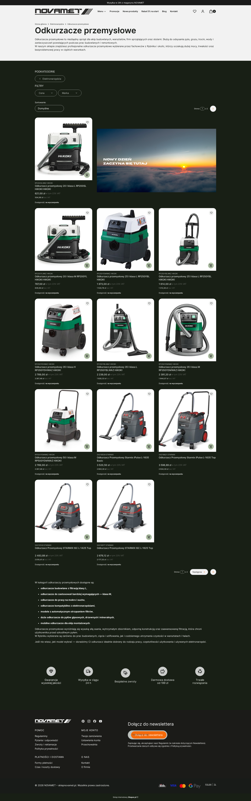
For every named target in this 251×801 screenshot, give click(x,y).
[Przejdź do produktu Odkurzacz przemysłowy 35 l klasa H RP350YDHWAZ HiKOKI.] (63, 330)
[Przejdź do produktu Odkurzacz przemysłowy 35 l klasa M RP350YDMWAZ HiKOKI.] (187, 330)
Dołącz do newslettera (149, 734)
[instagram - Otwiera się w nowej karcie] (89, 721)
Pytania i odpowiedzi (46, 740)
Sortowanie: (40, 102)
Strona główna (41, 24)
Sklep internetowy (124, 797)
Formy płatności (43, 762)
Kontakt (85, 762)
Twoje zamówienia (91, 736)
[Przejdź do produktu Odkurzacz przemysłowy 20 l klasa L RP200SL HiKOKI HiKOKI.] (63, 149)
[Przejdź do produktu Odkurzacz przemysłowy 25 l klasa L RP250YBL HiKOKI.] (125, 239)
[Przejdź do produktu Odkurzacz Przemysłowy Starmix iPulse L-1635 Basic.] (125, 420)
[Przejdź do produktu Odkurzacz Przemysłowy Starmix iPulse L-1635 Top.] (187, 420)
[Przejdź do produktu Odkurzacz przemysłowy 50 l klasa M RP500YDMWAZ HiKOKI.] (63, 420)
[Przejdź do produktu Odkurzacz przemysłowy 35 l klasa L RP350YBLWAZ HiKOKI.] (125, 330)
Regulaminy (41, 736)
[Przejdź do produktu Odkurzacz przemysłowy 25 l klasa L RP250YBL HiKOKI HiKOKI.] (187, 239)
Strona (196, 109)
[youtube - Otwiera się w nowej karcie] (100, 721)
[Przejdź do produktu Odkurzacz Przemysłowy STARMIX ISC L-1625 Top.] (125, 511)
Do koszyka (87, 175)
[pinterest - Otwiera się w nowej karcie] (83, 721)
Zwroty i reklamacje (46, 744)
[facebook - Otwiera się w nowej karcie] (94, 721)
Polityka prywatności (46, 748)
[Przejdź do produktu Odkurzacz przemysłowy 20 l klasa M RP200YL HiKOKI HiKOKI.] (63, 239)
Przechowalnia (89, 744)
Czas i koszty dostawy (47, 767)
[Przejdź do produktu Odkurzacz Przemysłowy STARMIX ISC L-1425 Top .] (63, 511)
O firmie (85, 767)
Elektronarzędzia (57, 24)
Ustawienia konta (90, 740)
